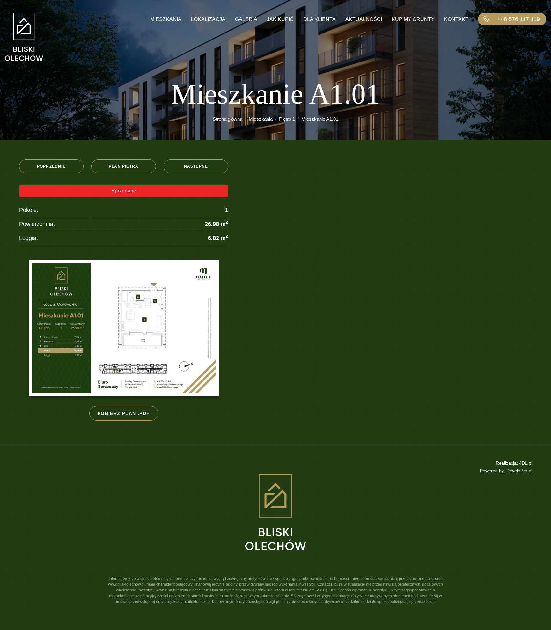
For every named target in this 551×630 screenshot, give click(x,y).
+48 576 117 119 (518, 19)
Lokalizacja (208, 19)
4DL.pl (525, 463)
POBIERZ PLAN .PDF (124, 413)
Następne (196, 166)
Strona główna (227, 119)
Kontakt (456, 19)
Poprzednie (51, 166)
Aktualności (363, 19)
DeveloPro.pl (519, 470)
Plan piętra (123, 166)
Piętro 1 (287, 119)
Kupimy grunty (413, 19)
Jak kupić (280, 19)
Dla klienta (319, 19)
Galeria (246, 19)
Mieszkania (165, 19)
